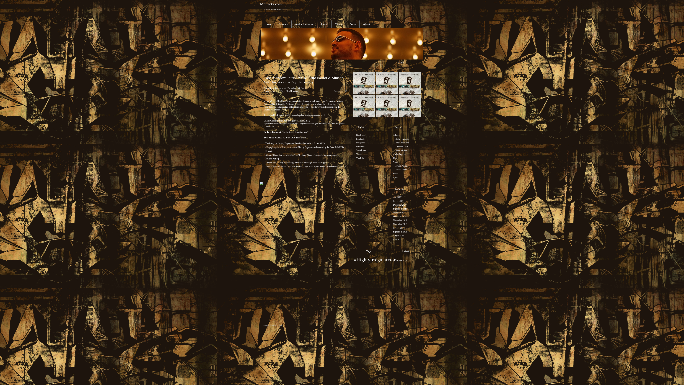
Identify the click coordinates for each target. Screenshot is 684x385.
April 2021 (397, 197)
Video (338, 24)
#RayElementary (292, 91)
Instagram (360, 142)
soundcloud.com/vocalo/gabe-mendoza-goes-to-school (302, 115)
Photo (324, 24)
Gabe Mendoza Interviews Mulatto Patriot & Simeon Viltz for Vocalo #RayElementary (303, 80)
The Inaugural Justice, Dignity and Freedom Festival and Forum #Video (295, 143)
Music (275, 91)
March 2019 (398, 212)
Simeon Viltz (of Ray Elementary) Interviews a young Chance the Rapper (296, 162)
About (366, 24)
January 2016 (399, 228)
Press (352, 24)
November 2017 (400, 224)
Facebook (360, 139)
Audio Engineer (304, 24)
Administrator (279, 88)
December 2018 (399, 216)
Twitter (359, 154)
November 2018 (400, 220)
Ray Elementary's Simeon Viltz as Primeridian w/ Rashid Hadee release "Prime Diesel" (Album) (305, 166)
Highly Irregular (402, 139)
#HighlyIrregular (370, 259)
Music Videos (401, 166)
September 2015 (400, 232)
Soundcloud (361, 150)
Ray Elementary (402, 142)
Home (268, 24)
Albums (283, 24)
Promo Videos (401, 169)
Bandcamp (360, 135)
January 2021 (399, 201)
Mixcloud (360, 146)
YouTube (360, 158)
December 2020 (399, 205)
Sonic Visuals (401, 150)
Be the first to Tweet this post (295, 132)
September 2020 (400, 209)
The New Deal (401, 146)
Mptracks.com (271, 4)
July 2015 (397, 239)
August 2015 (398, 235)
